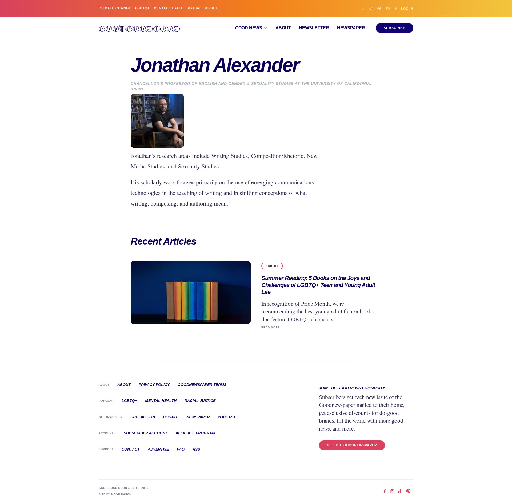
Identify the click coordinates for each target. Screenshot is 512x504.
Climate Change (115, 8)
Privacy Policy (154, 385)
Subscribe (394, 28)
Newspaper (351, 28)
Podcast (227, 417)
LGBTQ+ (142, 8)
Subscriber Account (145, 433)
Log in (407, 8)
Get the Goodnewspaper (352, 445)
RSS (196, 449)
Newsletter (314, 28)
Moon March (121, 494)
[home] (139, 28)
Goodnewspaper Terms (202, 385)
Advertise (158, 449)
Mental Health (169, 8)
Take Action (142, 417)
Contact (131, 449)
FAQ (181, 449)
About (283, 28)
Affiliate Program (195, 433)
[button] (251, 28)
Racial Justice (203, 8)
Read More (270, 327)
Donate (170, 417)
